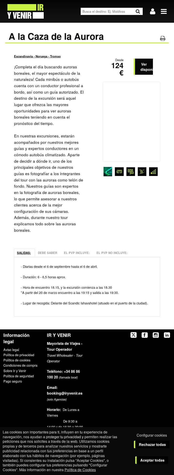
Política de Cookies (80, 469)
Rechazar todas (152, 444)
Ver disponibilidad (146, 67)
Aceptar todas (152, 460)
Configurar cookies (152, 435)
